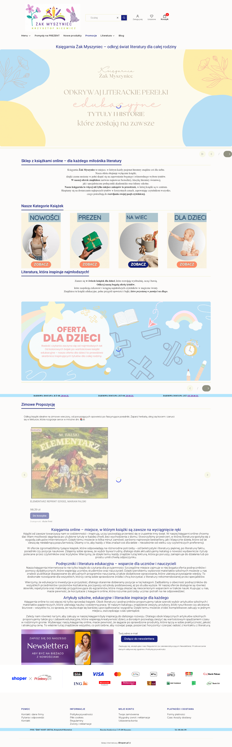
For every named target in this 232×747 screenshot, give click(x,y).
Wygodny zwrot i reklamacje (134, 717)
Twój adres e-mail (128, 633)
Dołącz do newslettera (139, 638)
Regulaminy (76, 720)
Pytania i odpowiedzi (32, 717)
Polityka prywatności (81, 714)
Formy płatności (176, 714)
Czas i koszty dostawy (179, 717)
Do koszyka (39, 515)
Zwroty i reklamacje (81, 723)
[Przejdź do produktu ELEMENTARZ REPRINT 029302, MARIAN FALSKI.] (69, 462)
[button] (124, 17)
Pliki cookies (76, 717)
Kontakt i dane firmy (32, 714)
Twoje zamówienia (129, 714)
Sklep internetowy (115, 743)
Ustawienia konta (128, 720)
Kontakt (25, 720)
